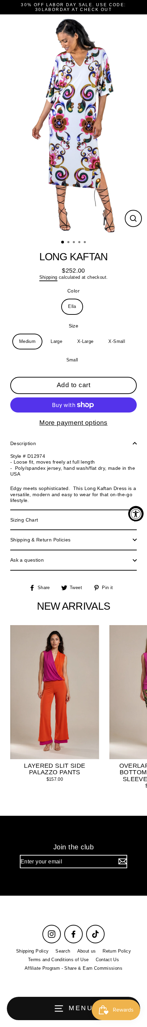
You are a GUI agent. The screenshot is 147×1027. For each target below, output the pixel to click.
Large (56, 341)
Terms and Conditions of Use (58, 959)
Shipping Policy (32, 951)
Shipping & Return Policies (40, 539)
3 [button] (74, 242)
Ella (72, 306)
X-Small (116, 341)
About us (86, 951)
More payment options (73, 422)
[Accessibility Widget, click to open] (136, 513)
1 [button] (63, 242)
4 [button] (80, 242)
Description (23, 443)
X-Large (85, 341)
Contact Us (107, 959)
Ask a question (27, 560)
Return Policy (117, 951)
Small (72, 359)
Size (73, 326)
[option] (73, 125)
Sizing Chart (24, 520)
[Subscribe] (121, 861)
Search (62, 951)
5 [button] (85, 242)
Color (73, 291)
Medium (27, 341)
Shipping (48, 277)
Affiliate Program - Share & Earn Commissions (73, 968)
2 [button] (69, 242)
